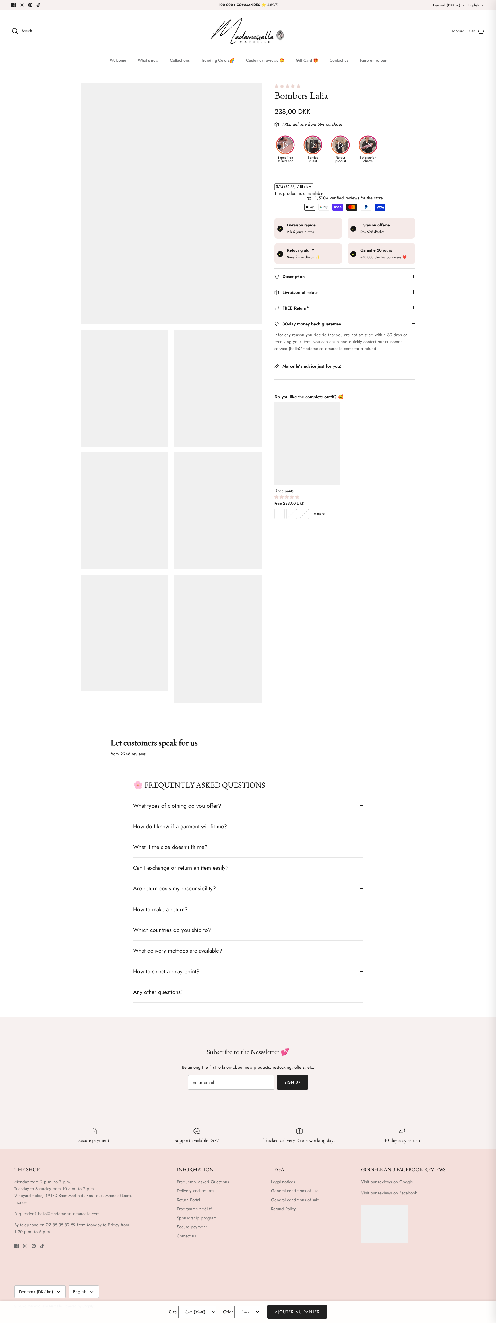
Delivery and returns (195, 1191)
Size (173, 1312)
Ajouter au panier (297, 1312)
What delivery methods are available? (177, 951)
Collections (180, 60)
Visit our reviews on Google (387, 1182)
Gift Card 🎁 (307, 60)
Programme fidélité (194, 1209)
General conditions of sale (295, 1200)
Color (228, 1312)
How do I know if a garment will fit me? (180, 826)
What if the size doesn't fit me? (170, 847)
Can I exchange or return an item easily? (181, 868)
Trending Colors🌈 (218, 60)
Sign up (292, 1082)
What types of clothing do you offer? (177, 806)
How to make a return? (160, 909)
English (473, 5)
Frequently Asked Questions (203, 1182)
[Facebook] (13, 5)
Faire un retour (373, 60)
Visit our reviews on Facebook (389, 1193)
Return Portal (188, 1200)
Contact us (339, 60)
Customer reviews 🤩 (265, 60)
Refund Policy (283, 1209)
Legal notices (283, 1182)
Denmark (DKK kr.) (446, 5)
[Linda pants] (307, 443)
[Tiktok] (38, 5)
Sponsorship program (197, 1218)
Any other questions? (158, 992)
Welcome (118, 60)
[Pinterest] (30, 5)
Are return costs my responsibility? (174, 888)
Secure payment (192, 1227)
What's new (148, 60)
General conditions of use (295, 1191)
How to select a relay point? (166, 971)
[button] (288, 86)
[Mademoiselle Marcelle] (248, 31)
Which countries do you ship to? (172, 930)
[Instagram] (22, 5)
